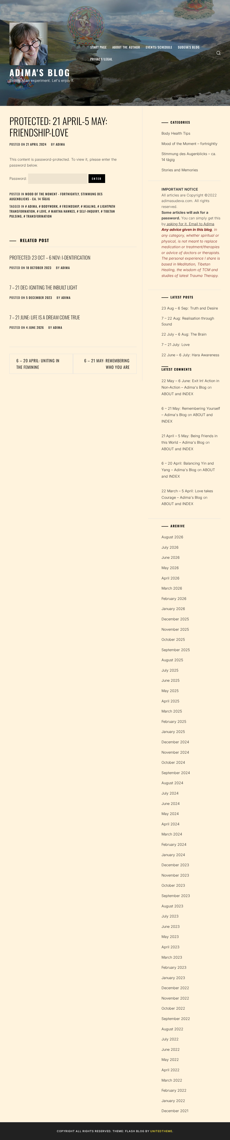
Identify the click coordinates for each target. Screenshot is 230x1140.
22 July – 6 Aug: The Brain (183, 334)
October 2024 (173, 762)
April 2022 (170, 1070)
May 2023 (170, 936)
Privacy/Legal (101, 59)
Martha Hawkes (63, 211)
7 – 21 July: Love (175, 344)
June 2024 (170, 803)
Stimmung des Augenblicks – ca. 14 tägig (188, 156)
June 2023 (170, 926)
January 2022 (173, 1100)
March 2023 (171, 957)
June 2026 (170, 557)
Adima (32, 206)
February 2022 (173, 1090)
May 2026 (170, 568)
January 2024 (173, 855)
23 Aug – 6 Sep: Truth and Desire (189, 308)
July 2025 (169, 670)
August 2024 (172, 783)
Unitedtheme (161, 1131)
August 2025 (172, 660)
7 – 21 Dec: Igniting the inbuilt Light (43, 287)
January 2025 (173, 731)
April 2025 (170, 701)
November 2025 (175, 629)
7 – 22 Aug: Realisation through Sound (187, 321)
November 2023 (175, 875)
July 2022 (170, 1039)
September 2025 (175, 650)
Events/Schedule (159, 47)
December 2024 (175, 742)
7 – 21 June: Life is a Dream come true (44, 317)
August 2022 (172, 1029)
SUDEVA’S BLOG (189, 47)
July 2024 (170, 793)
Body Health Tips (175, 133)
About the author (126, 47)
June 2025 (170, 680)
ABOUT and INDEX (177, 394)
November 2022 (175, 998)
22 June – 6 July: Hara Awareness (190, 355)
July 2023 (170, 916)
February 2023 (173, 967)
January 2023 (173, 977)
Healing (90, 206)
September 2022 (175, 1018)
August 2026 (172, 537)
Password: (18, 178)
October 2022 (173, 1008)
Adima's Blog (39, 72)
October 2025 (173, 639)
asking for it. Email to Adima (190, 224)
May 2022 (170, 1059)
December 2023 (175, 865)
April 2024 (170, 824)
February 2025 (173, 721)
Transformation (39, 216)
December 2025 (175, 619)
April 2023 (170, 947)
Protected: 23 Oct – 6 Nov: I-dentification (49, 257)
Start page (98, 47)
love (43, 211)
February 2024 (173, 844)
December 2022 (175, 988)
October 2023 (173, 885)
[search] (219, 53)
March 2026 (171, 588)
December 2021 (174, 1111)
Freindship (70, 206)
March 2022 (171, 1080)
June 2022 (170, 1049)
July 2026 (170, 547)
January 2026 (173, 608)
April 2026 (170, 578)
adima (60, 144)
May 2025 (170, 690)
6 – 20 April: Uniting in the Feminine (38, 364)
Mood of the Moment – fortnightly (189, 143)
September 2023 (175, 895)
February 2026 (173, 598)
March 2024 (171, 834)
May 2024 (170, 813)
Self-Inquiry (89, 211)
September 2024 (175, 772)
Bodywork (50, 206)
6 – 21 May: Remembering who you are (107, 364)
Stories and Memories (179, 170)
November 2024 (175, 752)
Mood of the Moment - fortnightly (52, 193)
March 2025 (171, 711)
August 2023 (172, 906)
